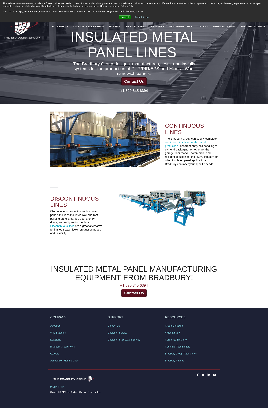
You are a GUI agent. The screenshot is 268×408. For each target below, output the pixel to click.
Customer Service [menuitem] (117, 332)
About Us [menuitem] (55, 325)
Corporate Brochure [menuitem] (176, 339)
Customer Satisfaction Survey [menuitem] (124, 339)
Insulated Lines (134, 26)
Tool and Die (155, 26)
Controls (202, 26)
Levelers (113, 26)
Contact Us (134, 81)
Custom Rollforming (224, 26)
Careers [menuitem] (54, 353)
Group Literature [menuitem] (174, 325)
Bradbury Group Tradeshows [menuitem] (181, 353)
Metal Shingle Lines (179, 26)
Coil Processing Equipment (87, 26)
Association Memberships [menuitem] (64, 360)
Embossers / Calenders (253, 26)
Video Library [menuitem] (172, 332)
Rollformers (59, 26)
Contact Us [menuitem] (114, 325)
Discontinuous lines (62, 226)
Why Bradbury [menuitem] (58, 332)
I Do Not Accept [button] (141, 17)
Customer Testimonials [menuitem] (177, 346)
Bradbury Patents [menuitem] (174, 360)
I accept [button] (125, 17)
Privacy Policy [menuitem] (57, 387)
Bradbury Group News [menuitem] (62, 346)
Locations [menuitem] (55, 339)
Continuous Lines (184, 129)
